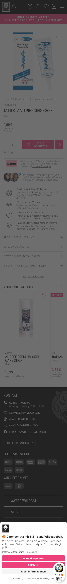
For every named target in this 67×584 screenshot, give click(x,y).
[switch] (59, 579)
